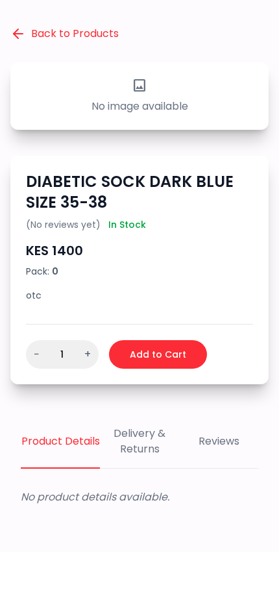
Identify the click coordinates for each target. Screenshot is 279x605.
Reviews (219, 441)
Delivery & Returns (139, 441)
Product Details (60, 441)
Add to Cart (158, 354)
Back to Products (75, 33)
